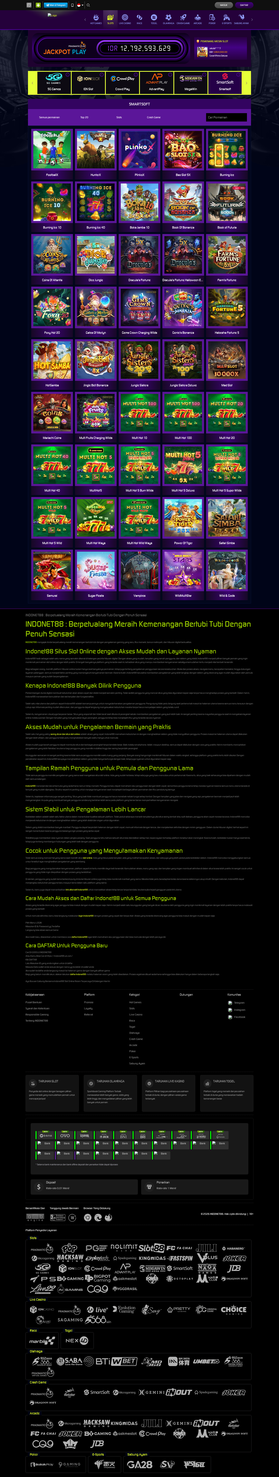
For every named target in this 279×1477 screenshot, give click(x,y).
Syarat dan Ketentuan (37, 1008)
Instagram (239, 1010)
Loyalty (88, 1008)
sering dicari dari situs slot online (65, 734)
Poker (212, 23)
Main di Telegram (58, 5)
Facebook (239, 1017)
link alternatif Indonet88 (77, 889)
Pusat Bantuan (34, 1002)
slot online (87, 857)
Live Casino (125, 23)
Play (79, 52)
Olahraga (168, 23)
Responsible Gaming (37, 1014)
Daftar (244, 5)
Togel (154, 23)
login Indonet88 (86, 915)
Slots (110, 23)
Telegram (239, 1002)
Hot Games (96, 23)
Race (139, 23)
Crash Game (183, 23)
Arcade (198, 23)
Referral (88, 1014)
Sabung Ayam (241, 23)
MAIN (186, 149)
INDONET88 (31, 642)
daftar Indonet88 (79, 937)
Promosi (88, 1002)
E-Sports (227, 23)
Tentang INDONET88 (37, 1020)
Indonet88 (31, 785)
